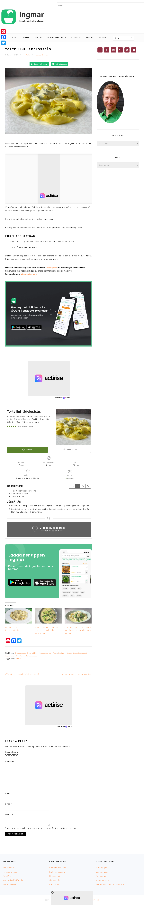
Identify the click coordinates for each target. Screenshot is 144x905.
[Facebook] (3, 37)
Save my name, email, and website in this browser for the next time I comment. (41, 828)
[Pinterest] (3, 31)
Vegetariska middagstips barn (110, 884)
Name (8, 793)
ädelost (19, 659)
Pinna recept (71, 450)
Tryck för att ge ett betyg (52, 530)
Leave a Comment (42, 55)
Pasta (55, 653)
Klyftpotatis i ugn (57, 872)
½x (72, 486)
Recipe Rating (11, 752)
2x (83, 486)
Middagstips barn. (29, 274)
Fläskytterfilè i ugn (57, 868)
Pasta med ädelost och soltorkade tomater (47, 630)
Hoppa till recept (40, 64)
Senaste (19, 656)
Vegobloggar (102, 872)
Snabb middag (20, 653)
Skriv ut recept (60, 64)
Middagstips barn (45, 653)
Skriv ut (28, 450)
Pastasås (62, 653)
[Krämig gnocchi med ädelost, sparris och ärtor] (78, 616)
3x (88, 486)
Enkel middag (32, 653)
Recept (69, 653)
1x (78, 486)
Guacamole (54, 880)
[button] (8, 426)
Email (8, 804)
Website (9, 814)
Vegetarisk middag (30, 656)
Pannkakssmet (10, 884)
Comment (10, 761)
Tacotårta (7, 876)
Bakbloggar (101, 876)
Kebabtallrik (54, 884)
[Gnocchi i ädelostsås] (18, 616)
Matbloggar (101, 868)
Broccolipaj (54, 876)
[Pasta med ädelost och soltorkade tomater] (48, 616)
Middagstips (51, 267)
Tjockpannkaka (10, 872)
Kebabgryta (8, 868)
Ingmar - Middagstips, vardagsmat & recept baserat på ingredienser (22, 17)
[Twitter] (3, 43)
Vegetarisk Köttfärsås (13, 880)
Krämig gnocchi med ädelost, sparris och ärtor (78, 630)
